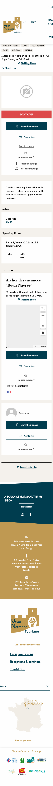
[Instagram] (22, 514)
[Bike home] (22, 760)
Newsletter (26, 506)
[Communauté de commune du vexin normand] (31, 760)
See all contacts (26, 146)
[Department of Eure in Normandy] (42, 760)
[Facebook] (30, 514)
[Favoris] (24, 22)
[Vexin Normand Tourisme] (12, 25)
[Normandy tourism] (37, 771)
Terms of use (19, 751)
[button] (33, 22)
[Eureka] (11, 771)
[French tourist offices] (12, 760)
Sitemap (36, 751)
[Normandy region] (22, 771)
